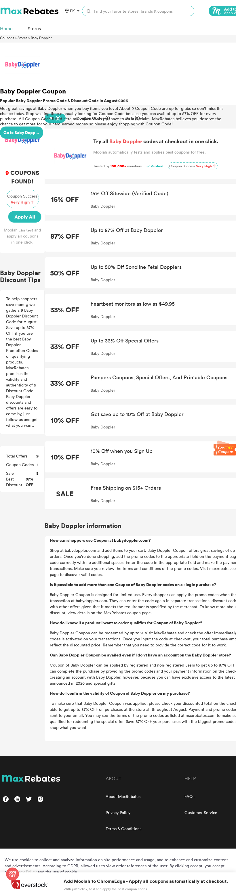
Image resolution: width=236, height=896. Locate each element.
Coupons (7, 37)
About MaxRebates (123, 796)
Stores (22, 37)
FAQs (189, 796)
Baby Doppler (41, 37)
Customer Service (200, 812)
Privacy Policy (118, 812)
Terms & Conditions (123, 828)
